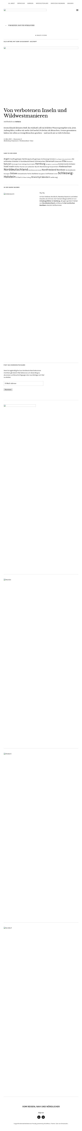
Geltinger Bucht (26, 164)
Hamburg (30, 3)
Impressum (21, 3)
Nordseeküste (70, 170)
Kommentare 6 (18, 139)
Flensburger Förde (16, 164)
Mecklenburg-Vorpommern (11, 141)
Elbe (64, 161)
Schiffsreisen (49, 173)
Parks (29, 174)
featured (7, 164)
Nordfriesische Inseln (34, 170)
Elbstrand (69, 161)
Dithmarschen (39, 161)
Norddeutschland (42, 3)
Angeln (7, 159)
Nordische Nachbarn (58, 3)
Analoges (70, 3)
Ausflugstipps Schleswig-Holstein (43, 159)
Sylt (39, 177)
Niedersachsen (65, 166)
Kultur (17, 167)
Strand (34, 177)
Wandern (46, 177)
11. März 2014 (7, 139)
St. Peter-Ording (26, 177)
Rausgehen (42, 173)
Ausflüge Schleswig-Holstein (63, 159)
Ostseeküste (22, 174)
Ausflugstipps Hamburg (20, 159)
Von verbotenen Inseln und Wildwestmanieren (35, 113)
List (26, 166)
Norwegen (7, 173)
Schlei (55, 173)
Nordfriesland (49, 169)
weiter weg (54, 177)
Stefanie (18, 121)
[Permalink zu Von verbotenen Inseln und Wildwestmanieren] (41, 48)
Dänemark (50, 161)
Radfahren (35, 173)
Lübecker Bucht (33, 167)
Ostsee (31, 141)
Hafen (33, 164)
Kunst (22, 167)
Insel (6, 166)
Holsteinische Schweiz (66, 164)
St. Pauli (18, 177)
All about (11, 3)
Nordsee (61, 169)
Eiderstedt (58, 161)
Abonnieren (8, 389)
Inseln (11, 166)
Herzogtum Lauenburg (52, 164)
